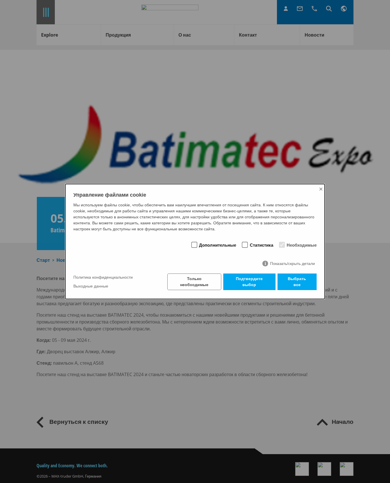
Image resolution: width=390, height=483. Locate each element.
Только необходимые (194, 281)
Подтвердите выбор (249, 281)
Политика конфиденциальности (103, 277)
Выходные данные (90, 286)
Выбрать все (297, 281)
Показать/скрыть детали (292, 263)
